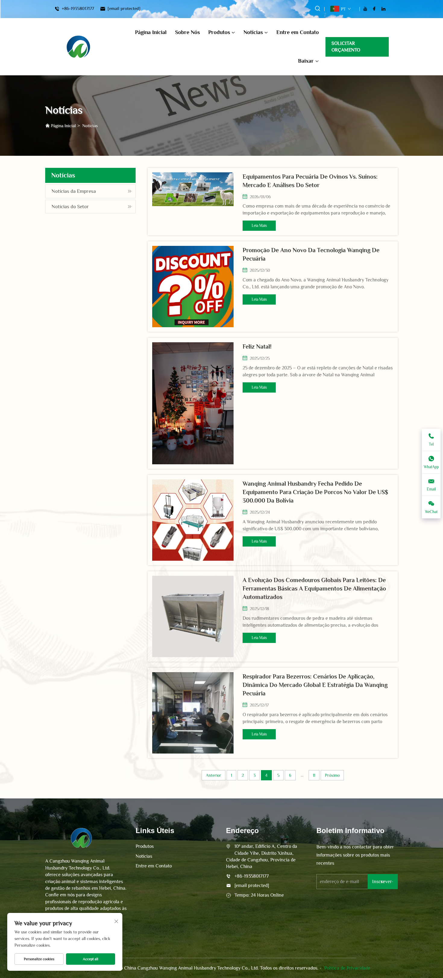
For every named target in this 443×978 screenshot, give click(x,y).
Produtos (219, 32)
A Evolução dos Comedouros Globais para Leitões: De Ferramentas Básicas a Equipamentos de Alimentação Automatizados (314, 588)
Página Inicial (151, 32)
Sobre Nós (187, 32)
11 (314, 775)
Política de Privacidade (347, 968)
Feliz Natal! (257, 346)
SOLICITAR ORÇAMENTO (345, 47)
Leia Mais (259, 225)
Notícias (253, 32)
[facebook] (374, 8)
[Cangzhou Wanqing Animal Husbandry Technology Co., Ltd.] (78, 46)
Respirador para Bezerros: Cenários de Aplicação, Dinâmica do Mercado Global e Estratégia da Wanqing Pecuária (315, 685)
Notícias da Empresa (74, 191)
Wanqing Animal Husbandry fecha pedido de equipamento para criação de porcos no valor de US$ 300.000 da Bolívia (315, 492)
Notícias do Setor (70, 206)
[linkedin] (383, 8)
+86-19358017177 (77, 8)
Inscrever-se (382, 881)
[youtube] (365, 8)
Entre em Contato (297, 32)
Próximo (332, 775)
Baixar (306, 61)
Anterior (213, 775)
